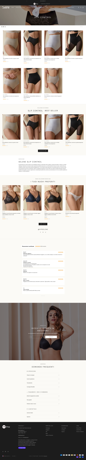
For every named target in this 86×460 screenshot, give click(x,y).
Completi (56, 7)
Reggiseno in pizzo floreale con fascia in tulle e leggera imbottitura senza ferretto (52, 214)
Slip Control (35, 111)
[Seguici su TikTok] (45, 232)
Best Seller (51, 111)
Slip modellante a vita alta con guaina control (11, 58)
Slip (47, 7)
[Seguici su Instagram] (5, 451)
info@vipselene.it (21, 435)
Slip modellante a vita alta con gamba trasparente (73, 58)
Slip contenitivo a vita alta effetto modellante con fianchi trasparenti (32, 97)
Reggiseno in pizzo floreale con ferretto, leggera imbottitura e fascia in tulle (31, 214)
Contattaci (63, 429)
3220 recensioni (43, 246)
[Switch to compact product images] (5, 26)
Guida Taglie (71, 7)
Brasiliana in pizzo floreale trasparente (72, 213)
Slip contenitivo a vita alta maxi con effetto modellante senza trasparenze (51, 59)
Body (51, 7)
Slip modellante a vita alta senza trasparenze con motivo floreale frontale (32, 59)
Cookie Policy (78, 429)
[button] (42, 296)
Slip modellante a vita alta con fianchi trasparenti (52, 96)
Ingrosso (63, 431)
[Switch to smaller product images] (3, 26)
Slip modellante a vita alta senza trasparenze (11, 96)
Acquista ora (43, 150)
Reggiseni (41, 7)
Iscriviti (51, 336)
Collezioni (63, 7)
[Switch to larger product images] (1, 26)
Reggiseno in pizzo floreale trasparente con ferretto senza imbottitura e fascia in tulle (11, 214)
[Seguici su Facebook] (40, 232)
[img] (37, 246)
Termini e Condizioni (80, 431)
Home (12, 7)
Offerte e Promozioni (32, 7)
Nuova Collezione (20, 7)
